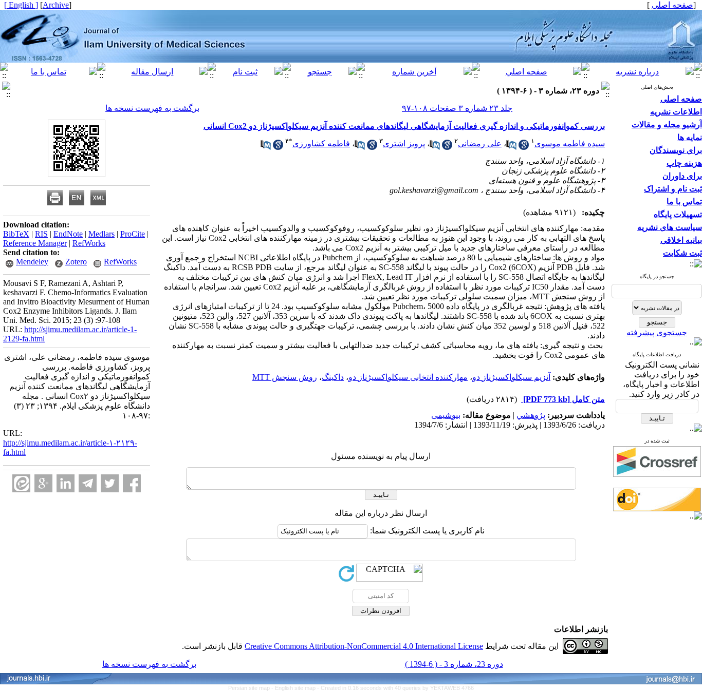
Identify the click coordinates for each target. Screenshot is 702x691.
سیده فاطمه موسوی (569, 143)
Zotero (76, 261)
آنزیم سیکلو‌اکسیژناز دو (511, 377)
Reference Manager (35, 243)
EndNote (68, 233)
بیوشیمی (445, 415)
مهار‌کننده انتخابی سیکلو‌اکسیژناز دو (408, 377)
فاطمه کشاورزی (321, 143)
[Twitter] (110, 483)
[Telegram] (88, 483)
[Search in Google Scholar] (524, 147)
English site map (296, 688)
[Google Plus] (43, 483)
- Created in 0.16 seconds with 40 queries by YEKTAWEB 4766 (395, 688)
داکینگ (333, 377)
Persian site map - (251, 688)
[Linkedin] (66, 483)
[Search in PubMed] (511, 147)
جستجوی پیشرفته (656, 332)
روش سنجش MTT (284, 377)
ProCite (132, 233)
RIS (41, 233)
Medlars (101, 233)
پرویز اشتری (404, 143)
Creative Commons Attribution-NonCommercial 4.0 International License (364, 646)
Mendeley (32, 261)
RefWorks (88, 243)
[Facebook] (132, 483)
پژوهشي (530, 415)
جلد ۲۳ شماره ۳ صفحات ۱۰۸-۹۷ (457, 108)
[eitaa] (21, 483)
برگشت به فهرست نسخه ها (152, 108)
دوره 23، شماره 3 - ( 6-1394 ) (454, 664)
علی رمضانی (480, 143)
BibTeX (16, 233)
